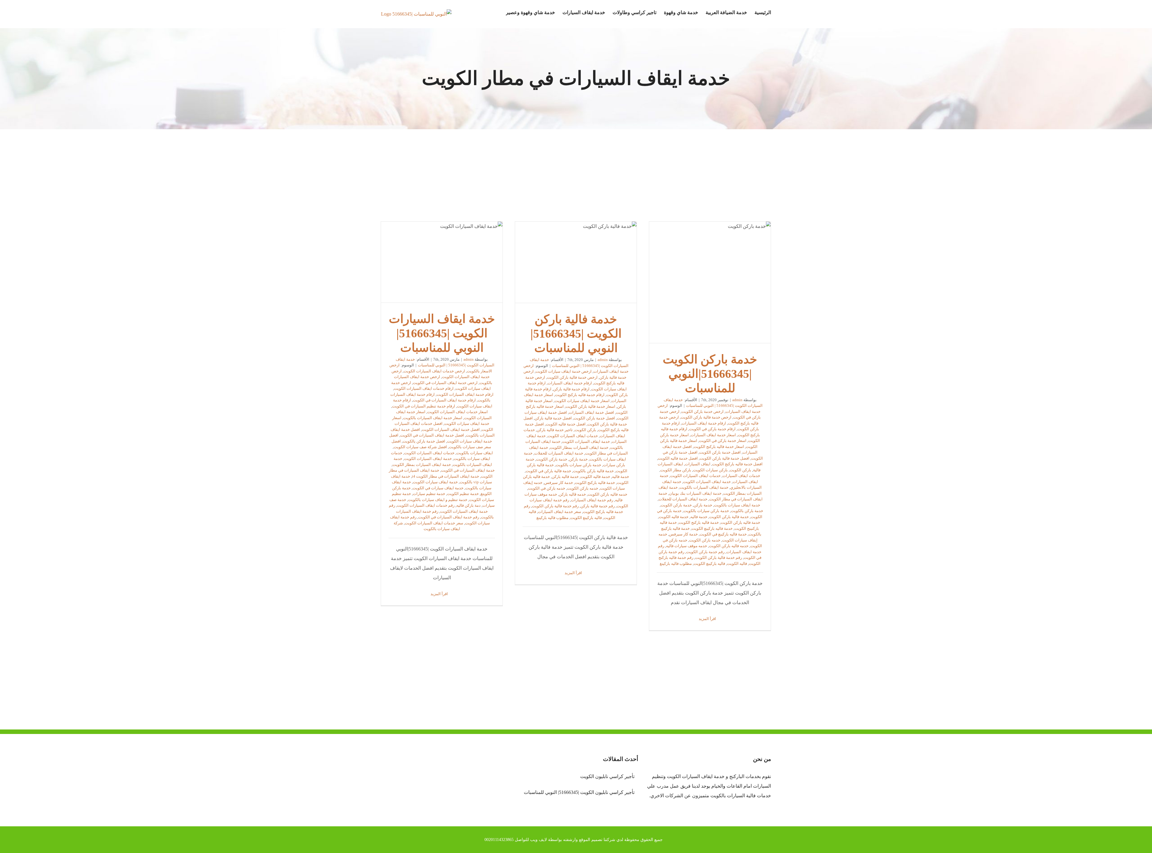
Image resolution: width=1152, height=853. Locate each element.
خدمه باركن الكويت (704, 540)
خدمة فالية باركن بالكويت (593, 471)
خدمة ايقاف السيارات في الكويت (468, 470)
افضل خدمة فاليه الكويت (678, 458)
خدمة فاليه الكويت (673, 516)
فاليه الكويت (737, 563)
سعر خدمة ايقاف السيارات (559, 511)
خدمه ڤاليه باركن (572, 494)
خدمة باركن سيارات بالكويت (706, 511)
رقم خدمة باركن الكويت (705, 552)
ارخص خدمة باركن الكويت (702, 411)
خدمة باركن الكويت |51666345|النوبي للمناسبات (710, 282)
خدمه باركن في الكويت (546, 488)
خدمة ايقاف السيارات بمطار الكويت (579, 447)
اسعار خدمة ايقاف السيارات (713, 435)
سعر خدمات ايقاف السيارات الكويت (434, 523)
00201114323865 (499, 839)
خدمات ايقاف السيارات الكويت (695, 475)
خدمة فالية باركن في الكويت (548, 471)
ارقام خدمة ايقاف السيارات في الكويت (444, 400)
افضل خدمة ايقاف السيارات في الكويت (432, 435)
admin (737, 400)
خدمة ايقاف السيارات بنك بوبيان (695, 493)
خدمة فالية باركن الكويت (729, 516)
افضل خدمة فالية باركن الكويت (724, 458)
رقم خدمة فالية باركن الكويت (718, 557)
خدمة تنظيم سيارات (429, 493)
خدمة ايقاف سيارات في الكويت (438, 488)
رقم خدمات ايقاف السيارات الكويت (425, 505)
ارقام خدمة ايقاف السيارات (704, 423)
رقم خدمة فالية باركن (597, 506)
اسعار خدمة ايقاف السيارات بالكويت (432, 418)
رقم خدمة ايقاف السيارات (592, 500)
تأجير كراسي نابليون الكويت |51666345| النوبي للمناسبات (579, 792)
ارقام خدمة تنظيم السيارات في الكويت (423, 406)
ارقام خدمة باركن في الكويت (712, 429)
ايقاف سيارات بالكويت (474, 453)
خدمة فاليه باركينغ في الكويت (723, 534)
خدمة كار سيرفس (683, 534)
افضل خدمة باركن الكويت (720, 452)
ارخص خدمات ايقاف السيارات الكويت (434, 371)
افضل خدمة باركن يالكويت (424, 441)
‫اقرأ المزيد (708, 618)
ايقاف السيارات (697, 464)
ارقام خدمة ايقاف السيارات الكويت (465, 394)
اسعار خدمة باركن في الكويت (722, 440)
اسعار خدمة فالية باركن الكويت (590, 406)
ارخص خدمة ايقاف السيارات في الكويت (445, 382)
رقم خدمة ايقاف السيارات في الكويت (448, 517)
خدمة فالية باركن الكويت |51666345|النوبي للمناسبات (576, 262)
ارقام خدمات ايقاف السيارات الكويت (424, 388)
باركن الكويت (740, 470)
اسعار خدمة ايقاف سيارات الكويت (582, 400)
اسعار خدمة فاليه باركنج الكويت (719, 446)
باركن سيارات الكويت (710, 470)
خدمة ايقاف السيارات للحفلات (682, 499)
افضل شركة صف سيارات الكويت (420, 447)
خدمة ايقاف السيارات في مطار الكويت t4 (445, 476)
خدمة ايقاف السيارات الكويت (707, 481)
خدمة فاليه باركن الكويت (740, 522)
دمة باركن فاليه (468, 505)
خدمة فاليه (698, 516)
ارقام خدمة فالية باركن (571, 389)
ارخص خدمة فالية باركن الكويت (706, 417)
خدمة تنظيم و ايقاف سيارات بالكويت (437, 499)
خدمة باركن (703, 505)
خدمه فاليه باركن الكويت (728, 546)
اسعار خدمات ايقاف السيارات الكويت (457, 412)
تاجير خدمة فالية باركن (555, 430)
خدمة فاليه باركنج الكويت (699, 522)
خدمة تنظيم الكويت (463, 493)
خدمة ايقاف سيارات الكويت (435, 482)
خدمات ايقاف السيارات (741, 475)
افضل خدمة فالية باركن (553, 418)
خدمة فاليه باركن (565, 476)
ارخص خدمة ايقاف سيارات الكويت (564, 371)
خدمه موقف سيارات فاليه (686, 546)
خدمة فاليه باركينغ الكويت (712, 528)
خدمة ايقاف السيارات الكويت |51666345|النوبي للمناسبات (442, 262)
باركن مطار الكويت (675, 470)
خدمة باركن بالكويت (747, 511)
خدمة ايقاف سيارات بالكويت (737, 505)
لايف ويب (538, 839)
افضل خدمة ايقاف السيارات (591, 412)
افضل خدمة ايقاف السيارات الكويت (451, 429)
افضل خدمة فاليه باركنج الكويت (737, 464)
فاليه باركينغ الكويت (709, 563)
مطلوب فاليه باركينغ (676, 563)
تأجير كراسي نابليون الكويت (607, 776)
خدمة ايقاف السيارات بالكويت (704, 487)
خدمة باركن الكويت (676, 505)
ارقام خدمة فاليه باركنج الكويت (579, 394)
